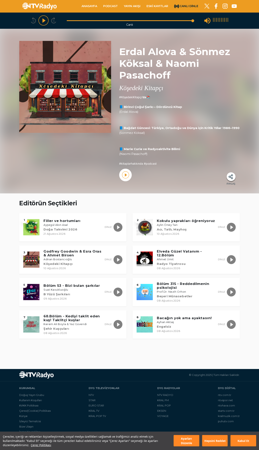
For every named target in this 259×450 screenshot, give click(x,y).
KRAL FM (163, 400)
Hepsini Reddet (215, 441)
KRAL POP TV (97, 416)
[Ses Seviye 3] (216, 20)
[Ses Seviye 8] (224, 20)
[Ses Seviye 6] (221, 20)
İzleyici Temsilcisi (30, 421)
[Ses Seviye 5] (220, 20)
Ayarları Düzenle (186, 441)
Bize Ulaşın (26, 426)
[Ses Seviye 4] (218, 20)
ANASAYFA (89, 6)
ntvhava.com (226, 405)
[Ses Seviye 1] (213, 20)
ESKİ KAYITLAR (157, 6)
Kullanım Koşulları (30, 400)
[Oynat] (43, 21)
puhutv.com (226, 421)
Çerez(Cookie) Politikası (35, 410)
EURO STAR (96, 405)
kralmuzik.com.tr (229, 416)
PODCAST (110, 6)
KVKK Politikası (28, 405)
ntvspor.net (225, 400)
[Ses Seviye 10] (228, 20)
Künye (23, 416)
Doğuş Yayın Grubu (31, 395)
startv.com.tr (226, 410)
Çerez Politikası (41, 445)
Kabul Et (243, 441)
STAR (92, 400)
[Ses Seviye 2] (215, 20)
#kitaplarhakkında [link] (131, 163)
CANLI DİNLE (189, 6)
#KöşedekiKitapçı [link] (130, 97)
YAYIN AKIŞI (132, 6)
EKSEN (161, 410)
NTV (91, 395)
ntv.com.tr (224, 395)
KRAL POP (164, 405)
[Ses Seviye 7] (223, 20)
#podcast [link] (150, 163)
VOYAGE (163, 416)
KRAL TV (94, 410)
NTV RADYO (165, 395)
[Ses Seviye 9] (226, 20)
